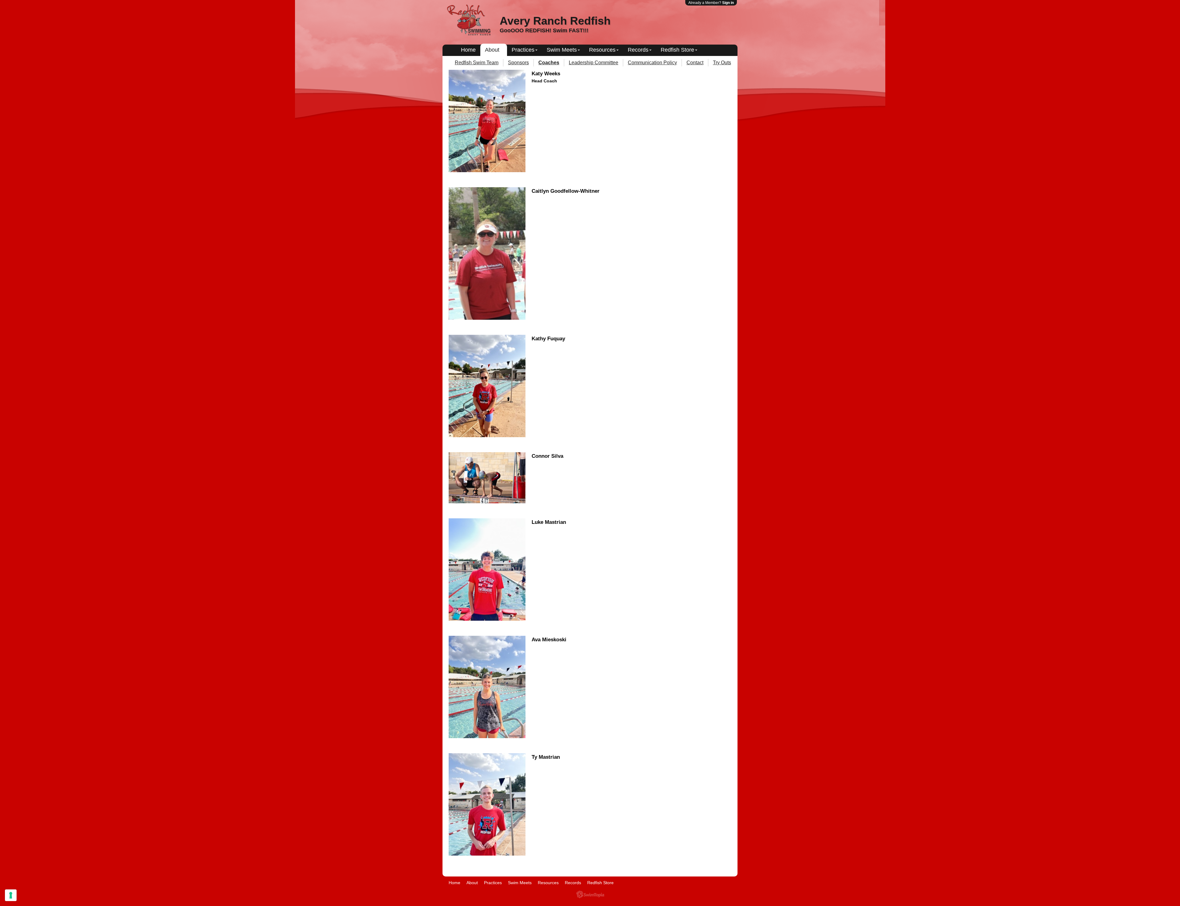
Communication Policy (652, 62)
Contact (694, 62)
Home (468, 50)
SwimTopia (590, 894)
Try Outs (722, 62)
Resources (602, 50)
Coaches (548, 62)
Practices (523, 50)
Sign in (728, 3)
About (492, 50)
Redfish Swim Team (476, 62)
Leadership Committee (593, 62)
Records (638, 50)
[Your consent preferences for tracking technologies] (11, 895)
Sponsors (518, 62)
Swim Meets (562, 50)
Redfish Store (677, 50)
